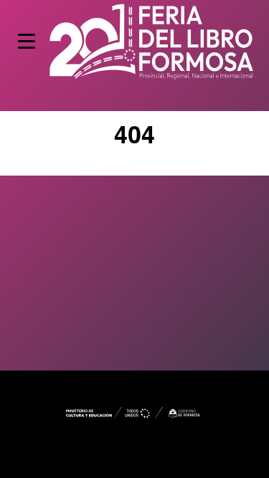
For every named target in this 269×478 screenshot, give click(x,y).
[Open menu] (26, 41)
